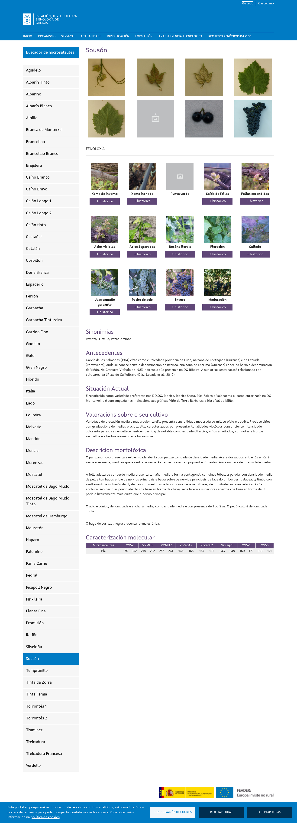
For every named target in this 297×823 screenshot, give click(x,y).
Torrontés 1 (36, 707)
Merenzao (35, 463)
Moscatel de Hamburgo (47, 516)
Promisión (35, 623)
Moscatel (34, 475)
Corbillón (34, 261)
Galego (247, 3)
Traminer (34, 730)
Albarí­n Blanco (39, 106)
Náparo (32, 540)
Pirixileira (34, 599)
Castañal (34, 237)
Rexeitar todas (221, 812)
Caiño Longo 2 (39, 213)
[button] (106, 77)
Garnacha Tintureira (44, 320)
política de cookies (45, 817)
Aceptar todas (270, 812)
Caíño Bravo (36, 189)
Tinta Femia (36, 694)
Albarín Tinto (38, 83)
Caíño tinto (36, 225)
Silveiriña (34, 647)
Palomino (34, 552)
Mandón (33, 439)
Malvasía (33, 427)
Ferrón (32, 296)
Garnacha (34, 308)
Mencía (32, 451)
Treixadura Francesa (44, 754)
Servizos (67, 36)
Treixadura (35, 742)
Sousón (32, 659)
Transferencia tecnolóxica (180, 36)
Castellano (266, 3)
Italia (30, 391)
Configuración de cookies (173, 812)
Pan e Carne (36, 564)
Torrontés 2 (36, 718)
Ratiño (32, 635)
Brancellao (35, 142)
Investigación (118, 36)
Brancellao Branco (42, 154)
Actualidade (91, 36)
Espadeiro (35, 285)
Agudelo (33, 70)
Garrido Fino (37, 332)
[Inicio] (52, 19)
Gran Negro (36, 368)
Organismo (46, 36)
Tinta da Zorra (39, 683)
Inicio (27, 36)
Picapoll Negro (39, 588)
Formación (143, 36)
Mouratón (35, 528)
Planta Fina (36, 611)
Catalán (33, 249)
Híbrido (32, 380)
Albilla (31, 118)
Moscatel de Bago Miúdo (47, 487)
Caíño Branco (38, 178)
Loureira (33, 415)
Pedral (31, 576)
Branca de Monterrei (44, 130)
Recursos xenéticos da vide (229, 36)
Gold (30, 356)
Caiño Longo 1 (38, 201)
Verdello (33, 766)
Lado (30, 403)
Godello (33, 344)
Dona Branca (37, 273)
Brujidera (34, 166)
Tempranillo (37, 671)
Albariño (33, 94)
